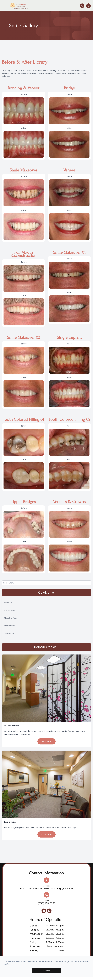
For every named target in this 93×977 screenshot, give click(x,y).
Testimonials (9, 625)
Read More (46, 741)
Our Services (9, 610)
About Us (8, 602)
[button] (4, 5)
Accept (46, 970)
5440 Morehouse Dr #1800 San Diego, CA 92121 (46, 887)
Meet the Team (11, 618)
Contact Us (9, 633)
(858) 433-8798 (46, 902)
